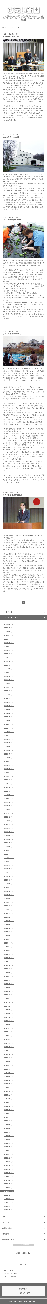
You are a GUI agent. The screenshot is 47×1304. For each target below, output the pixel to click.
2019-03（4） (9, 947)
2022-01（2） (9, 821)
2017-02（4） (9, 1039)
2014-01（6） (9, 1113)
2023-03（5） (9, 769)
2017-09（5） (9, 1013)
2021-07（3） (9, 843)
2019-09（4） (9, 924)
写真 (4, 1217)
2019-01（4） (9, 954)
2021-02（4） (9, 861)
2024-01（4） (9, 732)
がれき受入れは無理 (11, 137)
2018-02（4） (9, 995)
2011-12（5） (9, 1202)
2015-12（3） (9, 1091)
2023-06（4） (9, 758)
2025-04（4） (9, 683)
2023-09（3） (9, 746)
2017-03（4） (9, 1036)
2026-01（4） (9, 650)
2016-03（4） (9, 1080)
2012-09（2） (9, 1169)
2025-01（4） (9, 695)
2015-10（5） (9, 1099)
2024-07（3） (9, 717)
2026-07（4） (9, 628)
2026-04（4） (9, 639)
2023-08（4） (9, 750)
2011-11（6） (9, 1206)
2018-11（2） (9, 961)
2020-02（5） (9, 906)
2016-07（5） (9, 1065)
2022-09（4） (9, 791)
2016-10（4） (9, 1054)
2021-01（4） (9, 865)
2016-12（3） (9, 1047)
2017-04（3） (9, 1032)
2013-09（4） (9, 1125)
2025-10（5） (9, 661)
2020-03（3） (9, 902)
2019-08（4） (9, 928)
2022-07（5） (9, 798)
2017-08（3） (9, 1017)
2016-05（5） (9, 1073)
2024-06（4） (9, 720)
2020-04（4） (9, 898)
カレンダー (6, 1222)
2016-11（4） (9, 1050)
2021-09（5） (9, 835)
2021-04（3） (9, 854)
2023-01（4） (9, 776)
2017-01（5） (9, 1043)
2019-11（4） (9, 917)
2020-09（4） (9, 880)
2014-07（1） (9, 1102)
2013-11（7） (9, 1117)
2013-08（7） (9, 1128)
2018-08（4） (9, 973)
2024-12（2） (9, 698)
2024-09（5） (9, 709)
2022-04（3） (9, 809)
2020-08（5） (9, 884)
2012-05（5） (9, 1184)
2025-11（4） (9, 657)
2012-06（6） (9, 1180)
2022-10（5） (9, 787)
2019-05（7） (9, 939)
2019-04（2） (9, 943)
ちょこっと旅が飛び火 (12, 334)
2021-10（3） (9, 832)
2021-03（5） (9, 858)
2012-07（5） (9, 1176)
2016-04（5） (9, 1076)
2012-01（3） (9, 1199)
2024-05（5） (9, 724)
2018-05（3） (9, 984)
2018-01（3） (9, 998)
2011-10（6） (9, 1210)
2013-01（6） (9, 1154)
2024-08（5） (9, 713)
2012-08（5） (9, 1173)
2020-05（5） (9, 895)
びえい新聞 (18, 1302)
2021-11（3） (9, 828)
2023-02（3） (9, 772)
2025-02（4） (9, 691)
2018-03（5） (9, 991)
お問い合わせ (7, 1228)
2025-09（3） (9, 665)
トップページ (7, 612)
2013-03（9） (9, 1147)
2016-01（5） (9, 1087)
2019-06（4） (9, 935)
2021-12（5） (9, 824)
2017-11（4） (9, 1006)
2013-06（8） (9, 1136)
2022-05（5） (9, 806)
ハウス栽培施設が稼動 (12, 220)
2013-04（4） (9, 1143)
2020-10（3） (9, 876)
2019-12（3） (9, 913)
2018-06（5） (9, 980)
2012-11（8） (9, 1162)
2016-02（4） (9, 1084)
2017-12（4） (9, 1002)
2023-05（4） (9, 761)
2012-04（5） (9, 1188)
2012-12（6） (9, 1158)
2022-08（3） (9, 795)
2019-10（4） (9, 921)
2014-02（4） (9, 1110)
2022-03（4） (9, 813)
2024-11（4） (9, 702)
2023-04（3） (9, 765)
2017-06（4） (9, 1024)
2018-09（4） (9, 969)
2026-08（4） (9, 624)
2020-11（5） (9, 872)
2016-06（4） (9, 1069)
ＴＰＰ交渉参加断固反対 (13, 495)
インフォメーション (10, 618)
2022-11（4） (9, 784)
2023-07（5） (9, 754)
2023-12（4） (9, 735)
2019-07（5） (9, 932)
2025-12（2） (9, 654)
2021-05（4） (9, 850)
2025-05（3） (9, 680)
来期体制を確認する (11, 36)
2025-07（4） (9, 672)
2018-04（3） (9, 987)
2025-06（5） (9, 676)
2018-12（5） (9, 958)
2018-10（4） (9, 965)
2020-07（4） (9, 887)
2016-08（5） (9, 1061)
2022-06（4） (9, 802)
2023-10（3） (9, 743)
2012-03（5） (9, 1191)
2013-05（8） (9, 1139)
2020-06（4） (9, 891)
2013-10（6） (9, 1121)
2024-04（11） (9, 728)
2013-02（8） (9, 1150)
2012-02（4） (9, 1195)
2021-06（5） (9, 847)
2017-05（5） (9, 1028)
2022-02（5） (9, 817)
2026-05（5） (9, 635)
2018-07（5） (9, 976)
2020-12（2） (9, 869)
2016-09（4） (9, 1058)
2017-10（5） (9, 1010)
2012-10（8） (9, 1165)
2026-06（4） (9, 632)
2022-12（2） (9, 780)
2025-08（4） (9, 669)
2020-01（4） (9, 910)
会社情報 (5, 1234)
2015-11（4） (9, 1095)
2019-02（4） (9, 950)
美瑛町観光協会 (8, 1239)
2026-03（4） (9, 643)
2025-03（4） (9, 687)
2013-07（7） (9, 1132)
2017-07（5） (9, 1021)
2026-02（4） (9, 646)
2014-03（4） (9, 1106)
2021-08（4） (9, 839)
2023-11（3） (9, 739)
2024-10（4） (9, 706)
